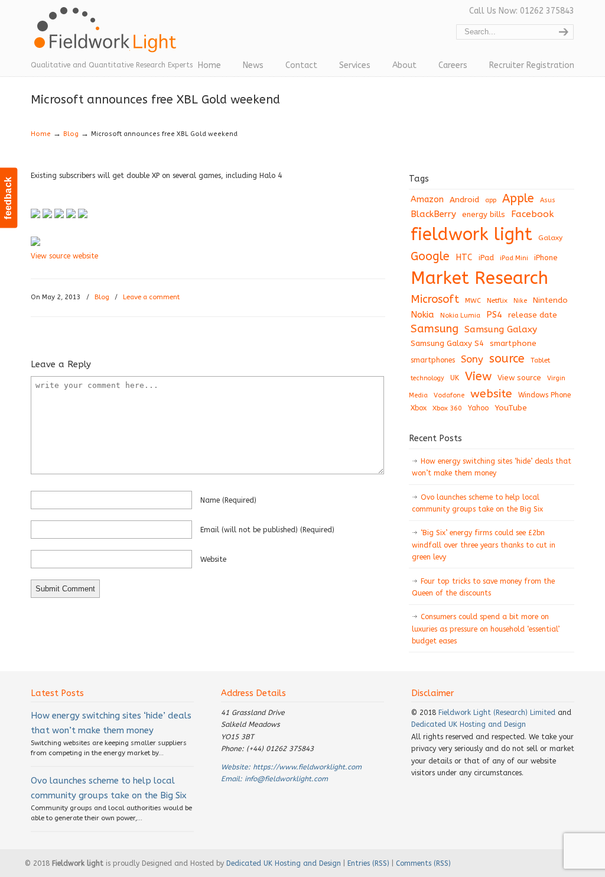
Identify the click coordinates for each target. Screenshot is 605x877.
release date (532, 315)
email (267, 530)
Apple (518, 198)
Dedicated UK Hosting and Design (468, 724)
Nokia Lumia (460, 315)
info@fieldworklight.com (286, 779)
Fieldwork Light (107, 35)
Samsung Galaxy (500, 329)
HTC (464, 258)
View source (519, 377)
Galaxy (550, 238)
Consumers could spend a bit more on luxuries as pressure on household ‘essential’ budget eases (486, 629)
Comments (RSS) (423, 863)
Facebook (532, 214)
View (478, 376)
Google (430, 256)
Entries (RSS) (368, 863)
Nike (520, 301)
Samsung (434, 328)
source (507, 358)
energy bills (483, 214)
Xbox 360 (447, 408)
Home (41, 134)
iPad (486, 257)
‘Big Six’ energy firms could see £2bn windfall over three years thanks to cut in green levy (483, 545)
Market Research (479, 278)
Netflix (497, 300)
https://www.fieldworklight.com (307, 767)
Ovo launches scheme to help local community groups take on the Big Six (477, 503)
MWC (473, 301)
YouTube (511, 408)
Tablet (540, 360)
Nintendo (550, 300)
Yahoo (478, 408)
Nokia (422, 314)
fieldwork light (471, 234)
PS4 (494, 314)
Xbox (419, 408)
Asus (547, 200)
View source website (64, 256)
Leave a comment (151, 297)
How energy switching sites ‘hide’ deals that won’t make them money (491, 467)
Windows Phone (544, 395)
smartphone (513, 343)
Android (464, 200)
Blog (71, 134)
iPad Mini (514, 258)
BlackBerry (433, 214)
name (228, 500)
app (490, 200)
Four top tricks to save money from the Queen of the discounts (483, 587)
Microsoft (435, 299)
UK (454, 378)
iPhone (546, 257)
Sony (472, 359)
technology (427, 378)
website (213, 559)
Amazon (427, 200)
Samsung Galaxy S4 (447, 343)
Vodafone (449, 395)
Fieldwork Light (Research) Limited (496, 712)
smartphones (433, 360)
